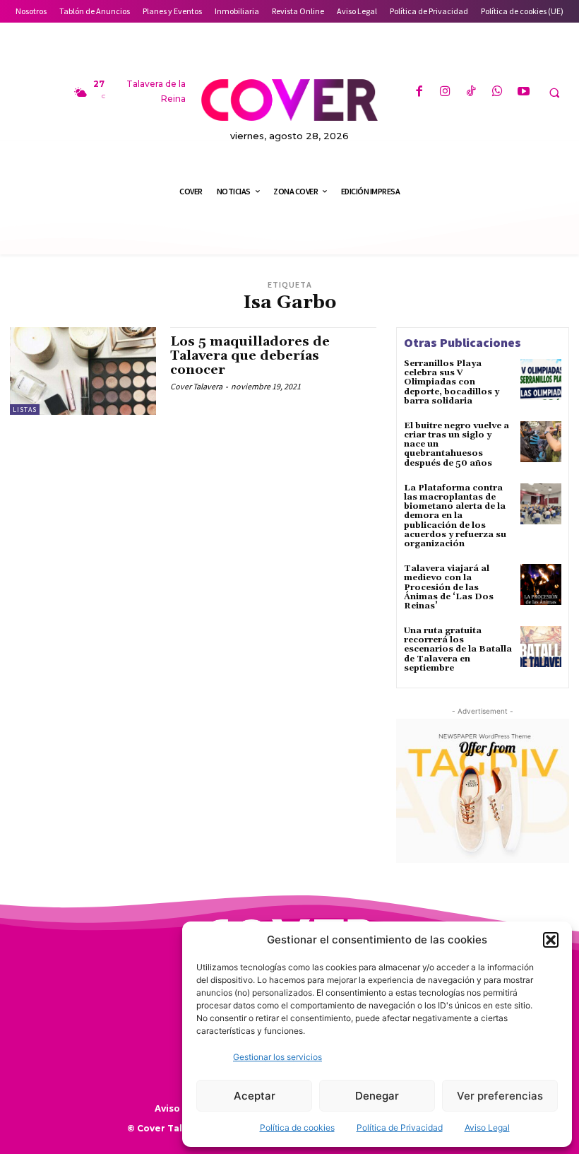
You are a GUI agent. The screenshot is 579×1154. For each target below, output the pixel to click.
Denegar (377, 1095)
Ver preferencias (500, 1095)
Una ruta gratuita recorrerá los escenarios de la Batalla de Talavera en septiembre (458, 649)
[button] (551, 940)
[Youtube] (523, 92)
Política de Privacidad (400, 1127)
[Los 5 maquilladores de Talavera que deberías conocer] (83, 371)
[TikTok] (471, 92)
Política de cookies (297, 1127)
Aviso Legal (487, 1127)
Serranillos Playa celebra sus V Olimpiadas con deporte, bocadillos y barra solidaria (451, 382)
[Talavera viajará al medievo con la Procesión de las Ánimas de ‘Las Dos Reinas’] (540, 584)
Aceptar (254, 1095)
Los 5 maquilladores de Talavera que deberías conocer (250, 356)
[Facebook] (418, 92)
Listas (25, 409)
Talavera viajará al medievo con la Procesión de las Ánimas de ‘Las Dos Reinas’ (449, 587)
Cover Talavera (196, 386)
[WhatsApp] (497, 92)
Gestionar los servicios (277, 1057)
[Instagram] (445, 92)
